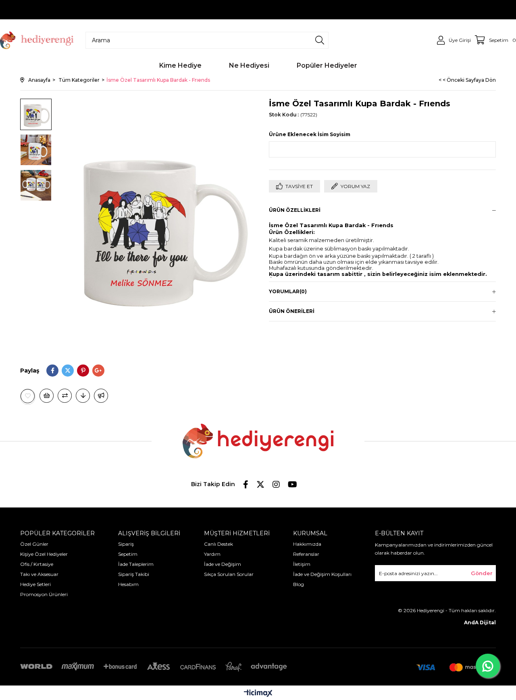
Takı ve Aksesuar (39, 574)
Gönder (482, 573)
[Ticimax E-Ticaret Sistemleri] (258, 694)
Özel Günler (34, 544)
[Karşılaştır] (65, 396)
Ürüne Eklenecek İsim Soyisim (309, 134)
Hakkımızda (307, 544)
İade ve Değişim (222, 564)
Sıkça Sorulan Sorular (229, 574)
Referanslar (306, 554)
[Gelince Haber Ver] (101, 396)
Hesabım (128, 584)
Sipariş (126, 544)
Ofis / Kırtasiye (36, 564)
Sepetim (127, 554)
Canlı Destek (218, 544)
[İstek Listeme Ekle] (47, 396)
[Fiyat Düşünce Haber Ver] (83, 396)
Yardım (212, 554)
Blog (298, 584)
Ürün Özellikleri (294, 210)
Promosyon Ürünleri (44, 594)
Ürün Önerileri (291, 311)
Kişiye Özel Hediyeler (44, 554)
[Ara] (319, 40)
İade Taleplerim (136, 564)
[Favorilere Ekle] (28, 396)
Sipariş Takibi (133, 574)
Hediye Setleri (35, 584)
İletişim (301, 564)
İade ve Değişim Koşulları (322, 574)
